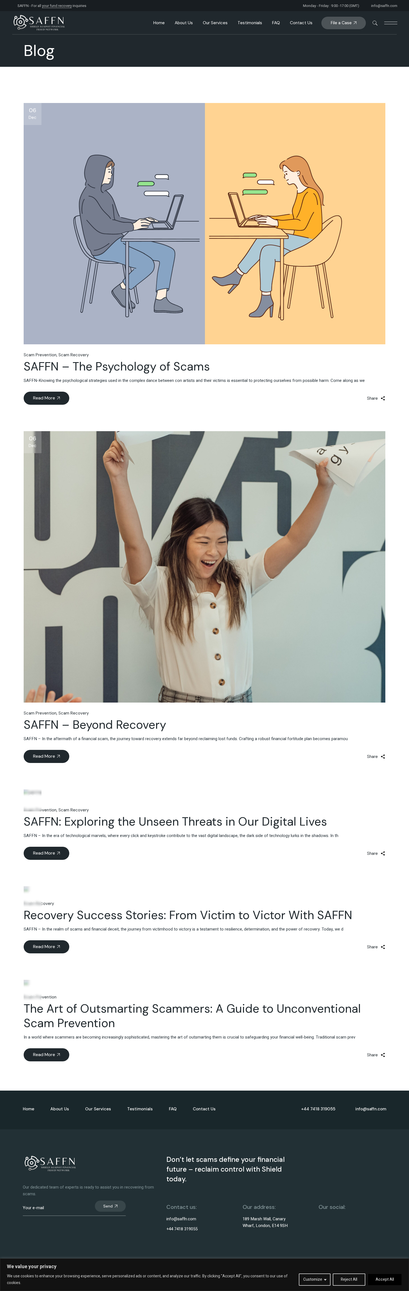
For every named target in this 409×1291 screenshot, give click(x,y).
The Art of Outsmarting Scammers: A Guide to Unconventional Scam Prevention (192, 1016)
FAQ (173, 1109)
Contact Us (204, 1109)
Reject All (349, 1279)
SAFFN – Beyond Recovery (95, 724)
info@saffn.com (384, 5)
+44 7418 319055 (182, 1229)
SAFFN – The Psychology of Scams (117, 366)
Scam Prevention (40, 355)
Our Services (98, 1109)
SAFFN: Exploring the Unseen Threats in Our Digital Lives (175, 821)
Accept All (385, 1279)
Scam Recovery (73, 355)
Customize (312, 1279)
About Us (59, 1109)
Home (28, 1109)
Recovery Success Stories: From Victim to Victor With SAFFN (188, 915)
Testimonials (140, 1109)
